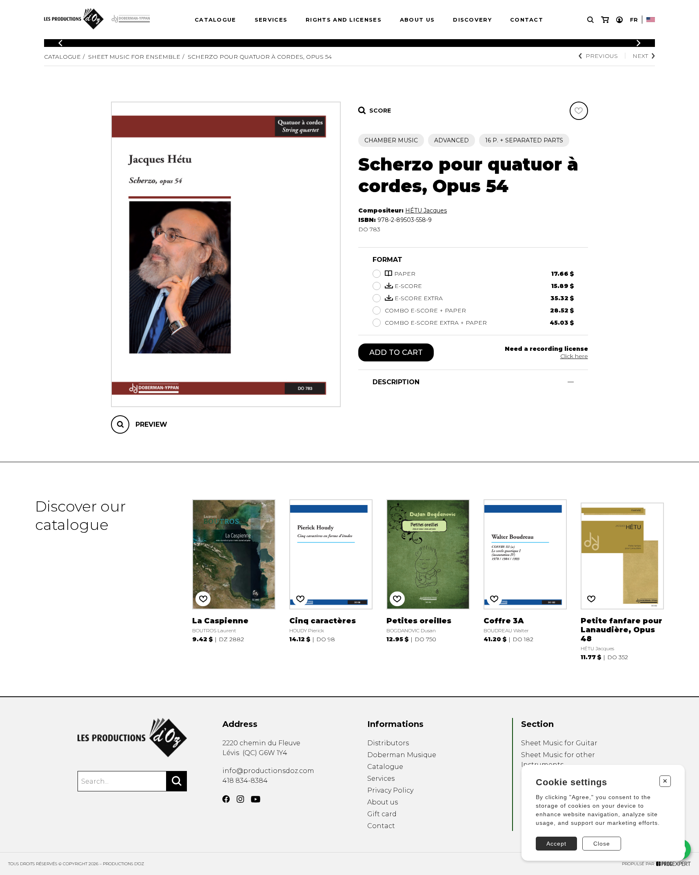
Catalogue (215, 19)
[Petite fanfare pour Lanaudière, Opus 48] (622, 579)
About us (417, 19)
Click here (574, 356)
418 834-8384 (245, 780)
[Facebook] (226, 799)
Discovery (472, 19)
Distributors (388, 743)
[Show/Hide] (571, 382)
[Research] (590, 20)
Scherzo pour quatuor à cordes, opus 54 (260, 56)
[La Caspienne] (233, 579)
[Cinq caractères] (330, 579)
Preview (151, 424)
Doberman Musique (401, 755)
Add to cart (396, 352)
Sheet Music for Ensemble (134, 56)
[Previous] (60, 43)
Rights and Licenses (344, 19)
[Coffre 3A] (525, 579)
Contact (526, 19)
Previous (602, 56)
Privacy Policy (390, 790)
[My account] (619, 20)
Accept (556, 843)
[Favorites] (579, 111)
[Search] (176, 781)
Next (640, 56)
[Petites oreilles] (427, 579)
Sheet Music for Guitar (559, 743)
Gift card (382, 814)
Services (271, 19)
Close (601, 843)
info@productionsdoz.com (268, 771)
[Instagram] (240, 799)
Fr (634, 19)
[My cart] (605, 20)
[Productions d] (132, 737)
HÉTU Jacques (426, 210)
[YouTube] (255, 799)
